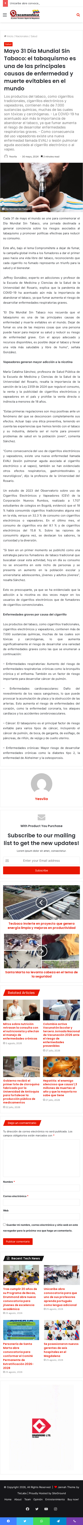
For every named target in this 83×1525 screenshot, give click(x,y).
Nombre (9, 1181)
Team (27, 1499)
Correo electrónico (15, 1196)
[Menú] (5, 16)
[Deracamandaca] (25, 15)
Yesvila (13, 156)
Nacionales (22, 36)
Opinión (38, 1499)
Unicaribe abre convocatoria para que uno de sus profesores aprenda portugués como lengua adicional (60, 1297)
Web (5, 1210)
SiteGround (59, 1493)
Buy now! (73, 1499)
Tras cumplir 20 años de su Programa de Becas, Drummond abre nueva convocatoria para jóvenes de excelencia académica (20, 1299)
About (18, 1499)
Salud (34, 36)
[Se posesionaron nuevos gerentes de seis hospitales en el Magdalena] (62, 1330)
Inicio (9, 36)
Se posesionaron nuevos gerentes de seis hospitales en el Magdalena (61, 1350)
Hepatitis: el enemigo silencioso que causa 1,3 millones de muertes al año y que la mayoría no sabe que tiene (60, 1088)
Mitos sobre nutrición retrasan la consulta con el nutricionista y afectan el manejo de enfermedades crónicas (21, 1031)
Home (8, 1499)
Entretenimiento (55, 1499)
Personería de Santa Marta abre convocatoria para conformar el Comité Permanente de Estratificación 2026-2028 (18, 1356)
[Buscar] (78, 16)
